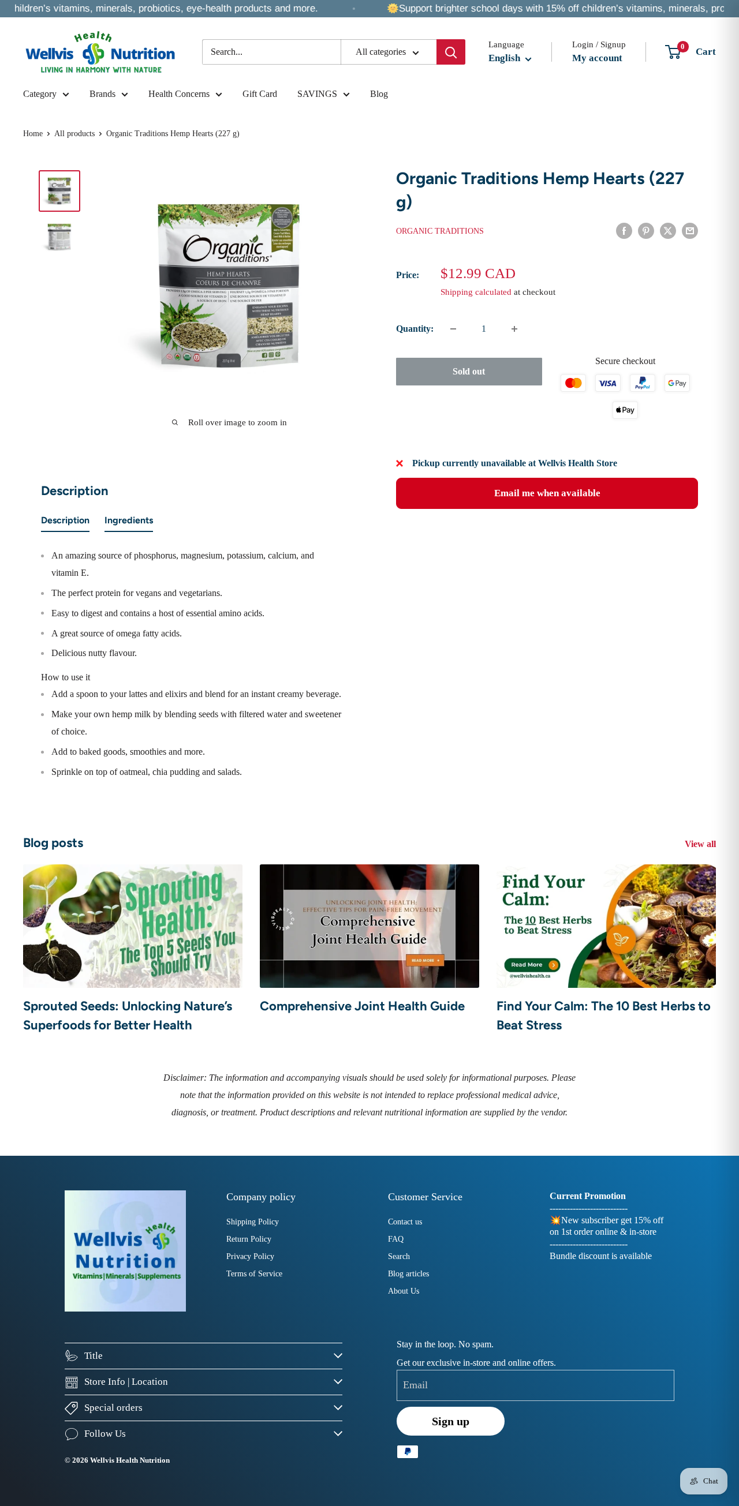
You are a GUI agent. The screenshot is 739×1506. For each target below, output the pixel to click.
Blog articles (408, 1273)
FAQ (396, 1239)
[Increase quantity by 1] (514, 329)
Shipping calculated (476, 292)
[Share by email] (690, 230)
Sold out (469, 371)
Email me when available (547, 493)
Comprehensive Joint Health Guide (362, 1006)
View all (701, 844)
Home (33, 133)
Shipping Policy (252, 1221)
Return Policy (248, 1239)
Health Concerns (179, 94)
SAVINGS (317, 94)
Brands (102, 94)
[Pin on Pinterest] (646, 230)
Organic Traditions (440, 231)
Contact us (405, 1221)
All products (74, 133)
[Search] (450, 52)
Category (40, 94)
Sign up (450, 1421)
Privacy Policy (250, 1256)
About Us (403, 1291)
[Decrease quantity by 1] (453, 329)
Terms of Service (254, 1273)
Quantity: (415, 329)
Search (399, 1256)
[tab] (65, 523)
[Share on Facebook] (624, 230)
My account (597, 58)
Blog (379, 94)
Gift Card (259, 94)
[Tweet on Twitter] (668, 230)
